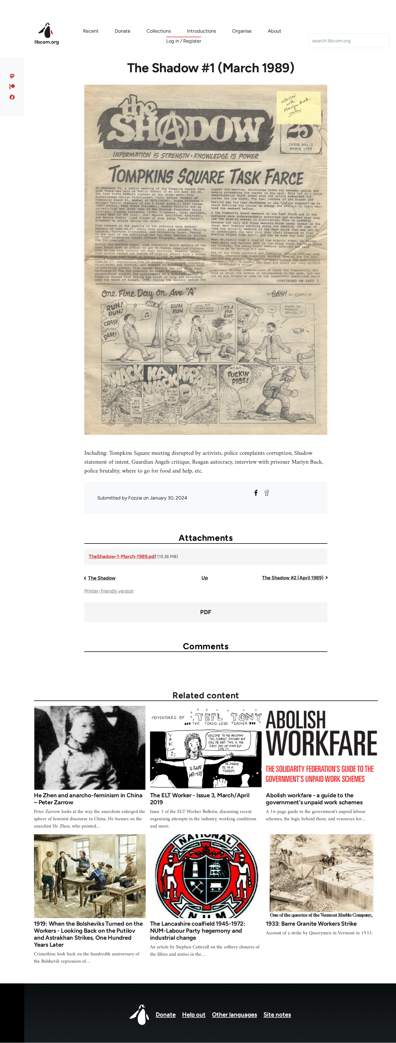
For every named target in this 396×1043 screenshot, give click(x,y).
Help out (194, 1014)
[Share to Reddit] (266, 492)
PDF (205, 612)
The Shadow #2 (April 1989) (293, 578)
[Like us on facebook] (12, 97)
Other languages (234, 1014)
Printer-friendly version (109, 591)
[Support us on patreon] (12, 86)
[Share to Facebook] (256, 492)
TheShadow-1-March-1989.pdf (122, 556)
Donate (166, 1014)
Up (205, 578)
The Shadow (102, 578)
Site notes (277, 1014)
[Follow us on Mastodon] (12, 76)
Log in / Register (183, 41)
